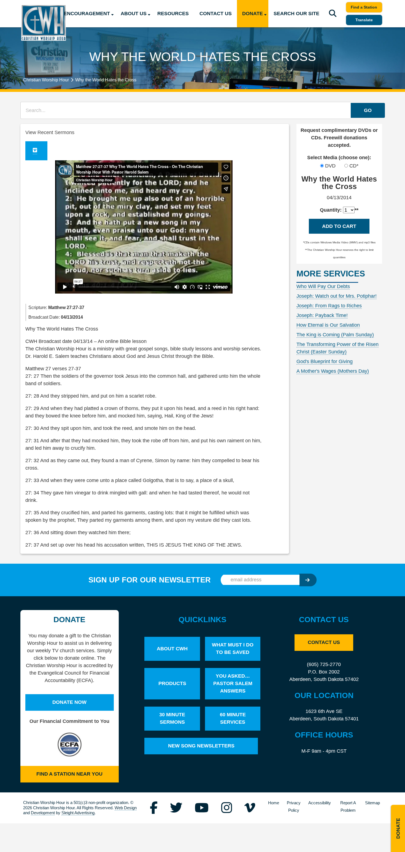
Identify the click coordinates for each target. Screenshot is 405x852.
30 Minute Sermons (172, 718)
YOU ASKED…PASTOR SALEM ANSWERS (232, 683)
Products (172, 683)
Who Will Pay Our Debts (323, 286)
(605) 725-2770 (324, 664)
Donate (252, 13)
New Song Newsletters (201, 746)
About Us (134, 13)
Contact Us (215, 13)
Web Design (126, 807)
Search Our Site (296, 13)
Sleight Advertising (77, 812)
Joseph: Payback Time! (322, 315)
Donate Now (69, 702)
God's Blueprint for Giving (324, 361)
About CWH (172, 648)
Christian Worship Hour (46, 79)
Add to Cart (339, 226)
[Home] (43, 23)
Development (43, 812)
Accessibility (319, 803)
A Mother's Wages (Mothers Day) (332, 371)
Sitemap (372, 803)
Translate (364, 20)
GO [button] (368, 110)
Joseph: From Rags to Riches (329, 305)
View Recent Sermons (49, 132)
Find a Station (364, 7)
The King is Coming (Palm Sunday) (335, 334)
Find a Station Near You (69, 774)
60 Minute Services (233, 718)
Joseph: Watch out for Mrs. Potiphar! (336, 296)
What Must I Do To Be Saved (232, 648)
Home (273, 803)
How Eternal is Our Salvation (328, 325)
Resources (173, 13)
